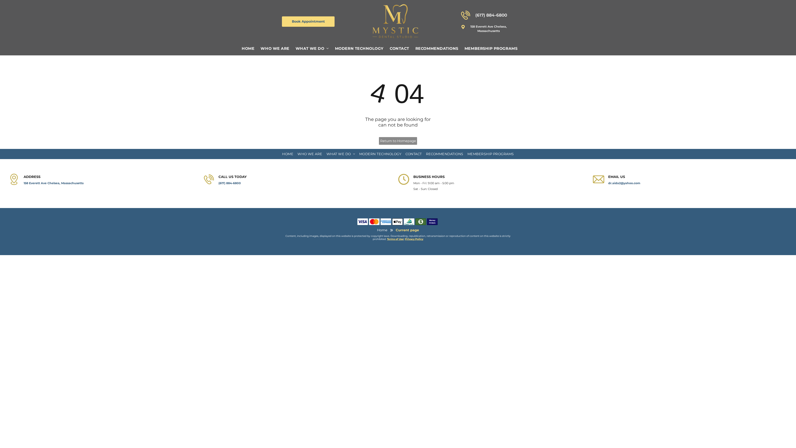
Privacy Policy (414, 239)
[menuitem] (251, 47)
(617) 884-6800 (491, 15)
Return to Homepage (398, 141)
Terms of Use (395, 239)
